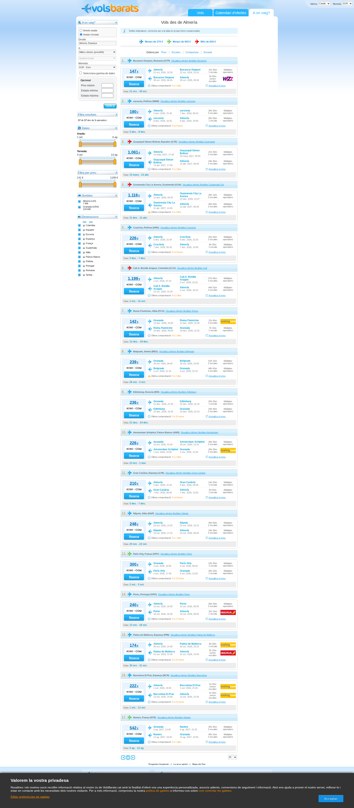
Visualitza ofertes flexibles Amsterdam (199, 432)
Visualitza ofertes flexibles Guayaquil (196, 141)
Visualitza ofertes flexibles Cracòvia (178, 227)
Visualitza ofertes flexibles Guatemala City (203, 184)
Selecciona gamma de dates (99, 73)
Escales (176, 52)
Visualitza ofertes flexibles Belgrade (176, 351)
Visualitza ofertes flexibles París (176, 554)
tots (84, 221)
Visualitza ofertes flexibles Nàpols (171, 513)
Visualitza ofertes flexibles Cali (192, 268)
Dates (86, 128)
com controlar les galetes (215, 790)
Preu (164, 52)
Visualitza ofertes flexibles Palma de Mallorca (192, 635)
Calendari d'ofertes (231, 13)
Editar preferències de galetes (30, 796)
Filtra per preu (87, 172)
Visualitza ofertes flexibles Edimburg (178, 392)
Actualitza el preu (217, 85)
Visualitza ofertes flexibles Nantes (174, 717)
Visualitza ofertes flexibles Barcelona (188, 675)
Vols (200, 13)
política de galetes (157, 790)
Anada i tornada (91, 34)
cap (91, 221)
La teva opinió (181, 764)
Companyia (192, 52)
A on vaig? (261, 13)
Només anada (90, 30)
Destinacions (90, 216)
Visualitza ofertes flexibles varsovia (177, 101)
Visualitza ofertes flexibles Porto (174, 594)
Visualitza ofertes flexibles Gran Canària (185, 473)
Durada (208, 52)
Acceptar (331, 798)
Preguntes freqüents (159, 764)
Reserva (134, 83)
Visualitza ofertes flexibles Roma (182, 311)
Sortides (87, 195)
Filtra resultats (87, 114)
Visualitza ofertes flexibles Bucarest (188, 60)
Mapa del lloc (199, 764)
